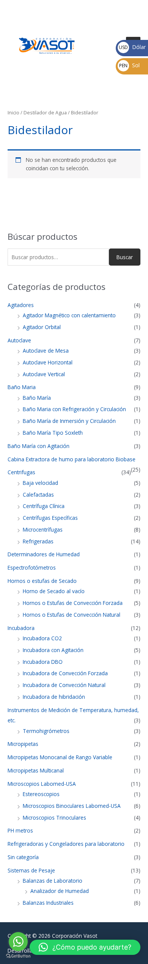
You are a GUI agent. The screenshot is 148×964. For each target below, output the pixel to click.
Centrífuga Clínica (44, 506)
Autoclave (19, 340)
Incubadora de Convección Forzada (65, 673)
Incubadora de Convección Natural (64, 685)
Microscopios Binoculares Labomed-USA (72, 805)
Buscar (125, 257)
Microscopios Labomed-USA (42, 783)
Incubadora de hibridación (54, 696)
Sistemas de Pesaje (31, 870)
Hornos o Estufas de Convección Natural (71, 614)
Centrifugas (21, 472)
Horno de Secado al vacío (54, 591)
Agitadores (21, 305)
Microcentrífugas (43, 529)
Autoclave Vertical (44, 374)
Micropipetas (23, 743)
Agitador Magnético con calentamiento (69, 315)
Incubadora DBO (43, 661)
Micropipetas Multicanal (36, 770)
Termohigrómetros (46, 730)
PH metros (20, 830)
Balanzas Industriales (48, 902)
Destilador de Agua (45, 112)
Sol (129, 65)
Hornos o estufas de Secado (42, 580)
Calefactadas (38, 494)
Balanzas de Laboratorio (52, 880)
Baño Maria (22, 387)
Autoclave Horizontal (47, 362)
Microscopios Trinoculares (54, 817)
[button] (85, 947)
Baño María (37, 397)
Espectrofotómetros (32, 567)
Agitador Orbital (42, 327)
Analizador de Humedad (59, 890)
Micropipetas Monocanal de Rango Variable (60, 757)
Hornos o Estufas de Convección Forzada (73, 602)
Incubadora (21, 628)
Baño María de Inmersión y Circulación (69, 420)
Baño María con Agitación (38, 446)
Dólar (132, 47)
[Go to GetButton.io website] (18, 956)
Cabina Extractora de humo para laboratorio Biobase (71, 459)
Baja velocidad (40, 482)
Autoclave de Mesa (46, 350)
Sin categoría (23, 857)
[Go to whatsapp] (18, 941)
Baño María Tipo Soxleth (53, 432)
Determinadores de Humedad (44, 554)
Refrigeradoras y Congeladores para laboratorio (66, 843)
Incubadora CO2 (42, 638)
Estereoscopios (41, 794)
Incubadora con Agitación (53, 650)
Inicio (13, 112)
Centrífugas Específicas (50, 517)
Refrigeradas (38, 541)
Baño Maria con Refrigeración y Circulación (74, 409)
